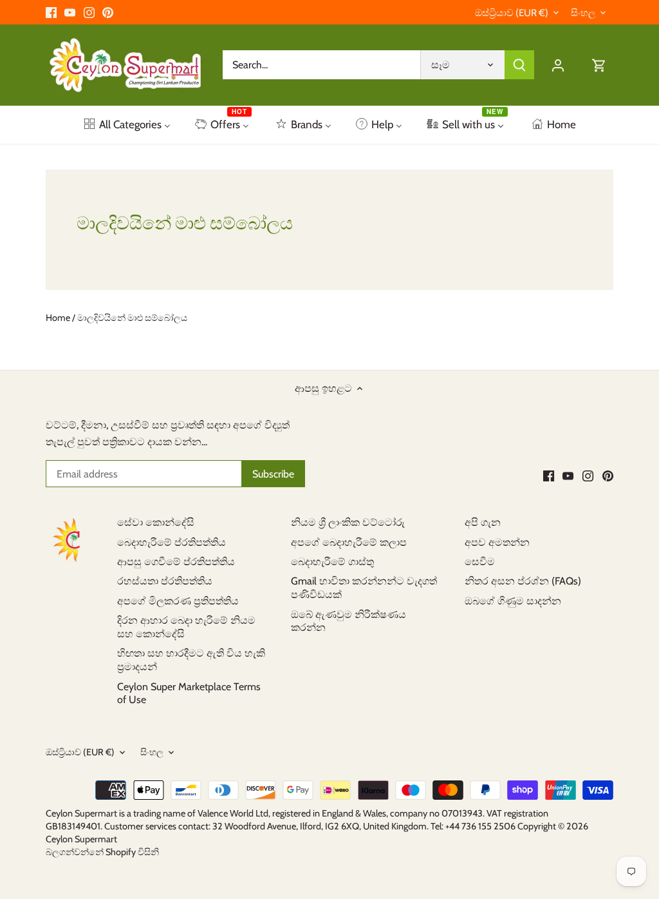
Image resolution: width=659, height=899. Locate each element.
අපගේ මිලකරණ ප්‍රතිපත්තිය (178, 601)
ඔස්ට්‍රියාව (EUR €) (511, 13)
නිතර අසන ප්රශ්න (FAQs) (523, 581)
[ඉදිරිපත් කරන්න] (519, 64)
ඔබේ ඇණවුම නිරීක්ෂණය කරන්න (348, 621)
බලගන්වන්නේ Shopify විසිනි (102, 852)
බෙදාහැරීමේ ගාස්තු (332, 562)
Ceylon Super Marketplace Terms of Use (189, 693)
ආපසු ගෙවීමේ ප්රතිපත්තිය (176, 562)
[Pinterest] (107, 12)
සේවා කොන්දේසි (155, 522)
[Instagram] (89, 12)
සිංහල (583, 13)
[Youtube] (69, 12)
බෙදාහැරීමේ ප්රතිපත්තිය (171, 542)
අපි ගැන (483, 522)
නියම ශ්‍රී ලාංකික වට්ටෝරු (348, 522)
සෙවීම (480, 562)
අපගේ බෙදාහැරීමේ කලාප (349, 542)
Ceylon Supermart (81, 839)
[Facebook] (51, 12)
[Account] (558, 64)
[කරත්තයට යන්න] (599, 64)
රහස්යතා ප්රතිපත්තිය (164, 581)
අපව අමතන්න (497, 542)
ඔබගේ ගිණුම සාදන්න (513, 601)
